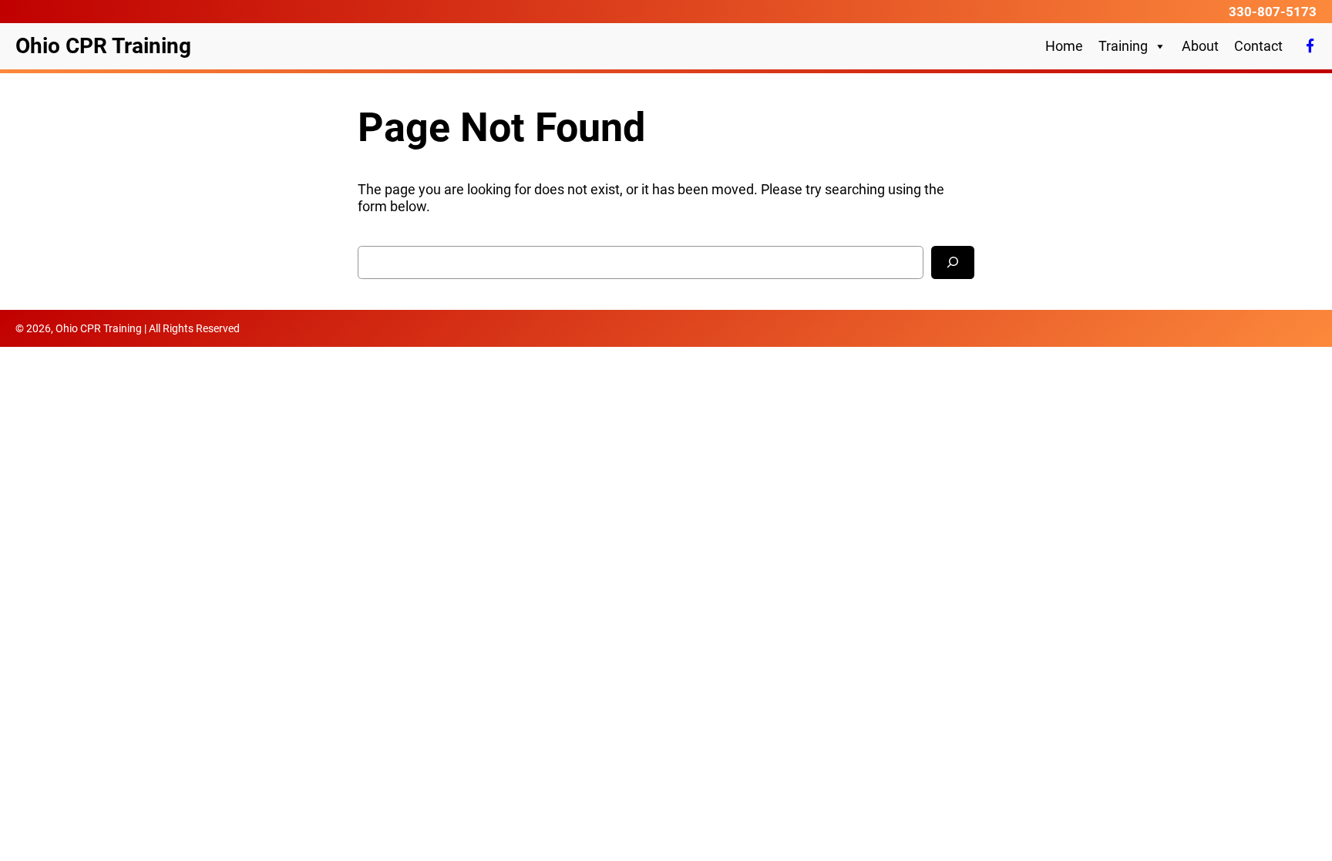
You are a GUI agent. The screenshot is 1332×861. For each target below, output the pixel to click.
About (1200, 46)
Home (1064, 46)
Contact (1258, 46)
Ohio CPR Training (103, 46)
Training (1123, 46)
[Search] (952, 262)
